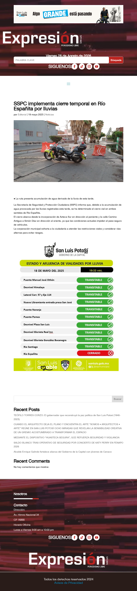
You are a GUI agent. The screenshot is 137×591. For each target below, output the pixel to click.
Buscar (117, 399)
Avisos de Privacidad (68, 582)
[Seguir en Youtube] (97, 66)
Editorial (22, 114)
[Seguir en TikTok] (82, 66)
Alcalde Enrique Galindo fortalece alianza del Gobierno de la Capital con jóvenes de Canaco (63, 451)
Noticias (49, 114)
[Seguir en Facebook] (75, 66)
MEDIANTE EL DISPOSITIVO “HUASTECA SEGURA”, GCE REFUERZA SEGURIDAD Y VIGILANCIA (66, 437)
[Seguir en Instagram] (89, 66)
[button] (69, 14)
